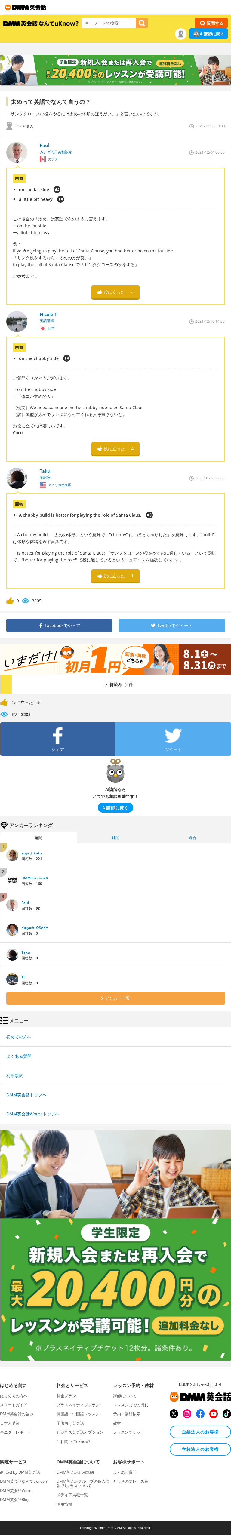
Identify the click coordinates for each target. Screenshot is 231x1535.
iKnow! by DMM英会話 (20, 1472)
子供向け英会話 (70, 1423)
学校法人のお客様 (200, 1449)
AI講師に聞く (212, 34)
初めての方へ (19, 1037)
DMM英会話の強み (16, 1414)
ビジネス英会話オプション (80, 1432)
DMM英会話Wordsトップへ (33, 1114)
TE (23, 977)
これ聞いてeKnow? (73, 1441)
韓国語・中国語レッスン (78, 1414)
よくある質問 (19, 1056)
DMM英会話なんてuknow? (24, 1481)
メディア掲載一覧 (72, 1494)
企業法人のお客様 (200, 1432)
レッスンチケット (128, 1432)
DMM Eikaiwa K (34, 878)
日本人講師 (10, 1423)
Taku (25, 952)
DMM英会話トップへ (26, 1094)
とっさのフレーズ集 (130, 1481)
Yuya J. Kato (31, 853)
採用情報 (64, 1504)
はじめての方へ (13, 1395)
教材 (117, 1423)
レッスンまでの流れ (130, 1404)
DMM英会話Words (16, 1490)
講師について (125, 1395)
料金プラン (66, 1395)
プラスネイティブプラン (78, 1404)
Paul (25, 902)
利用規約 (14, 1075)
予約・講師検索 (126, 1414)
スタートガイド (13, 1404)
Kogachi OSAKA (34, 927)
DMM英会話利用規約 (75, 1472)
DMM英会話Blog (14, 1499)
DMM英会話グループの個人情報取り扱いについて (83, 1483)
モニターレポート (15, 1432)
